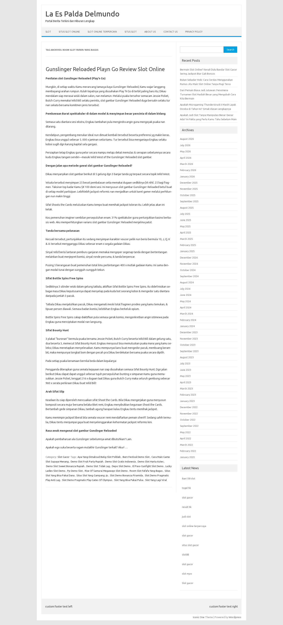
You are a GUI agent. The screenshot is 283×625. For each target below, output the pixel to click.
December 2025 (189, 182)
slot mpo (187, 573)
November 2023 (189, 338)
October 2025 (187, 195)
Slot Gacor (63, 457)
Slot (48, 31)
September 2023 (189, 351)
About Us (150, 31)
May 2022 (185, 432)
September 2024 (189, 276)
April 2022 (185, 438)
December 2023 (189, 332)
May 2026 (185, 151)
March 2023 (186, 388)
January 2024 (187, 326)
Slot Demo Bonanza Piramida (126, 475)
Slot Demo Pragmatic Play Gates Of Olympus (87, 480)
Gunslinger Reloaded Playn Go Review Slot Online (105, 69)
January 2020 (187, 457)
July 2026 (185, 145)
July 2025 (185, 213)
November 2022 (189, 413)
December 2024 (189, 257)
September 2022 (189, 425)
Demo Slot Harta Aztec (151, 461)
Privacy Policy (194, 31)
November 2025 (189, 188)
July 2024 (185, 288)
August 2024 (187, 282)
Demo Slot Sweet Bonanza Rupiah (65, 466)
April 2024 (185, 307)
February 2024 (188, 320)
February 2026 (188, 170)
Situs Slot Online (69, 31)
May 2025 (185, 226)
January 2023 (187, 401)
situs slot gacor (190, 545)
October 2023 (187, 344)
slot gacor (187, 497)
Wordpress (235, 617)
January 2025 (187, 251)
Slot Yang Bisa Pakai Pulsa (128, 480)
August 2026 (187, 139)
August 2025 (187, 207)
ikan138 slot (188, 478)
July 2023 (185, 363)
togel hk (186, 488)
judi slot (186, 516)
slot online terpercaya (194, 526)
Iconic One (198, 617)
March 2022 (186, 444)
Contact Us (170, 31)
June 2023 (185, 369)
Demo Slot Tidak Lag (98, 466)
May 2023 (185, 376)
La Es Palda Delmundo (82, 14)
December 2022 (189, 407)
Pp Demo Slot (75, 470)
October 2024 (187, 270)
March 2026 (186, 164)
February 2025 (188, 245)
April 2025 (185, 232)
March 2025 (186, 238)
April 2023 (185, 382)
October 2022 (187, 419)
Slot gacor (187, 583)
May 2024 (185, 301)
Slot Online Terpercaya (102, 31)
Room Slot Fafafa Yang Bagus (146, 470)
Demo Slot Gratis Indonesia (120, 461)
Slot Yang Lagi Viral (156, 480)
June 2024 (185, 295)
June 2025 (185, 220)
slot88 (185, 554)
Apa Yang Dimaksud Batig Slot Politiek (99, 457)
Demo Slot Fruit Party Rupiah (87, 461)
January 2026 (187, 176)
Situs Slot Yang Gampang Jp (92, 475)
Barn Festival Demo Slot (136, 457)
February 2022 (188, 451)
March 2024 (186, 313)
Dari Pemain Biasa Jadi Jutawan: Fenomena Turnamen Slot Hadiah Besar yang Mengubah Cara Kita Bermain (208, 94)
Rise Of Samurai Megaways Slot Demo (106, 470)
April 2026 (185, 157)
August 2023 (187, 357)
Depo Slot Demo (121, 466)
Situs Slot (131, 31)
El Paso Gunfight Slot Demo (147, 466)
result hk (186, 507)
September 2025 (189, 201)
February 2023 (188, 394)
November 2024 (189, 263)
